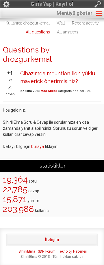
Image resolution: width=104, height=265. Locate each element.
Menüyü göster (74, 13)
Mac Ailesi (48, 91)
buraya (37, 146)
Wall (61, 23)
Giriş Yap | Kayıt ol (52, 4)
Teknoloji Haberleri (72, 251)
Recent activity (85, 23)
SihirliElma (26, 251)
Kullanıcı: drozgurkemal (27, 23)
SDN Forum (46, 251)
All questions (38, 32)
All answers (67, 32)
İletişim (52, 239)
